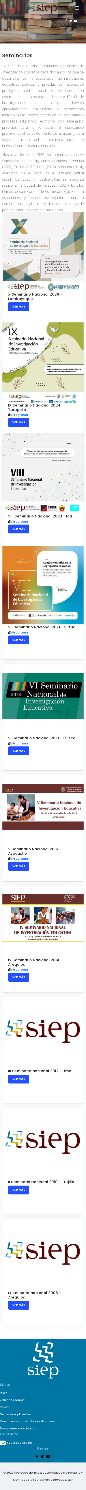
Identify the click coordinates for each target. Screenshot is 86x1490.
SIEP (70, 1480)
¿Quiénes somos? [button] (13, 1400)
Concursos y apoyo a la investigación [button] (27, 1421)
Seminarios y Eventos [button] (15, 1414)
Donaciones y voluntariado (19, 1428)
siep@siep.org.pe (19, 1443)
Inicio (3, 1393)
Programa (20, 415)
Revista (5, 1407)
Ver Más (18, 306)
